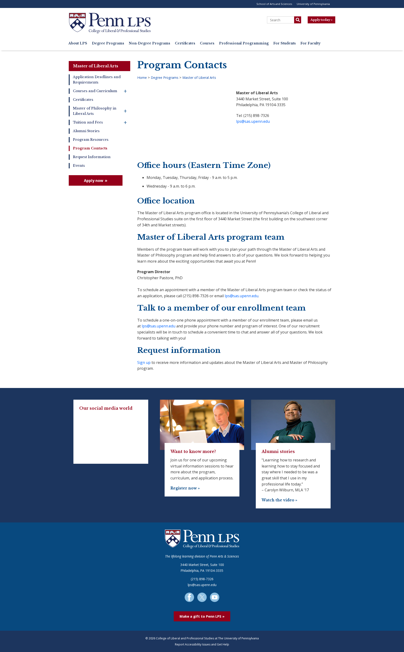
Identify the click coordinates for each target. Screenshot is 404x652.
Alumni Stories (86, 131)
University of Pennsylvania (313, 4)
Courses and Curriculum (100, 91)
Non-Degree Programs (149, 43)
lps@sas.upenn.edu (253, 121)
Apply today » (321, 20)
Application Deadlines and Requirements (97, 79)
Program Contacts (90, 148)
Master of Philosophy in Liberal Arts (100, 111)
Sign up (144, 362)
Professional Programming (244, 43)
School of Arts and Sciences (274, 4)
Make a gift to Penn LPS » (202, 616)
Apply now (93, 180)
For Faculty (310, 43)
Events (79, 165)
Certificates (185, 43)
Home (142, 77)
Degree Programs (108, 43)
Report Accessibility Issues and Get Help (202, 644)
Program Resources (90, 140)
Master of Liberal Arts (95, 66)
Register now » (185, 488)
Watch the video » (279, 500)
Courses (207, 43)
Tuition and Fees (100, 122)
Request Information (92, 157)
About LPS (78, 43)
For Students (284, 43)
